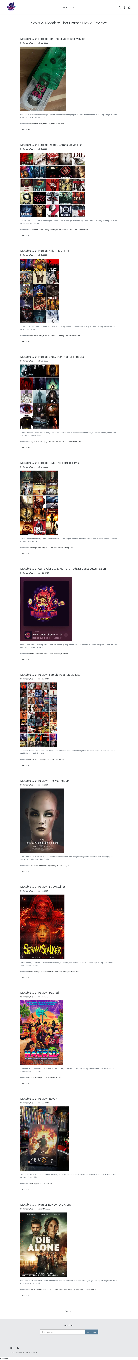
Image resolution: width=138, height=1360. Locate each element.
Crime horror (33, 865)
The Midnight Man (74, 441)
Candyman (32, 441)
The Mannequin (63, 865)
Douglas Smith (57, 1289)
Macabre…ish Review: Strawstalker (42, 886)
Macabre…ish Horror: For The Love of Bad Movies (52, 39)
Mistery (53, 865)
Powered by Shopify (31, 1352)
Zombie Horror (90, 1289)
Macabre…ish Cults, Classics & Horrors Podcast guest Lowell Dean (63, 569)
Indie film (46, 123)
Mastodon (4, 1358)
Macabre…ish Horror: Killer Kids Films (44, 251)
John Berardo (44, 865)
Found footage (34, 971)
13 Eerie (31, 653)
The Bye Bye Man (59, 441)
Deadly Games (50, 229)
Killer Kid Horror (49, 335)
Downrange (32, 547)
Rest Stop (49, 547)
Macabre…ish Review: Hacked (39, 993)
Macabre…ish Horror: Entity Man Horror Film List (52, 357)
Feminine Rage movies (54, 759)
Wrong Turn (68, 547)
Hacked (31, 1077)
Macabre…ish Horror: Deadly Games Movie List (51, 145)
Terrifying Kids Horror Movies (68, 335)
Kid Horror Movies (35, 335)
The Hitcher (58, 547)
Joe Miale (32, 1183)
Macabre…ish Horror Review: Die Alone (46, 1204)
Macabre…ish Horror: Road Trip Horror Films (49, 463)
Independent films (35, 123)
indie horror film (57, 123)
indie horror (62, 971)
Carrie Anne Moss (35, 1289)
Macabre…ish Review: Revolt (38, 1099)
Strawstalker (73, 971)
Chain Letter (33, 229)
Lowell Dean (48, 653)
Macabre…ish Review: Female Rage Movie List (50, 675)
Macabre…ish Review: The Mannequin (45, 781)
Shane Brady (55, 1077)
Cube (40, 229)
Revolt (46, 1183)
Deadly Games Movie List (66, 229)
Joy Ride (41, 547)
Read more (25, 129)
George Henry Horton (49, 971)
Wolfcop (64, 653)
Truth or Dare (83, 229)
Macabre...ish (20, 1352)
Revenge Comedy (42, 1077)
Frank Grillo (68, 1289)
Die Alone (39, 653)
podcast (57, 653)
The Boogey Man (44, 441)
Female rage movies (36, 759)
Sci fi (51, 1183)
